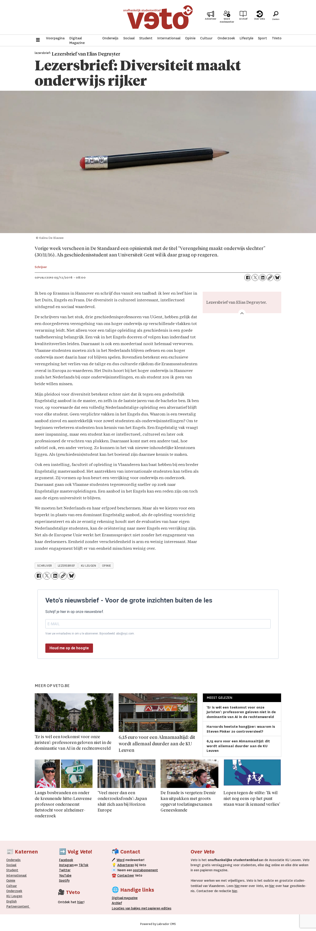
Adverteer (210, 18)
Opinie (190, 38)
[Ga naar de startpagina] (158, 17)
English (11, 901)
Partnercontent (17, 906)
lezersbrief (66, 566)
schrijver (44, 566)
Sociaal (129, 38)
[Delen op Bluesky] (277, 277)
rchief (117, 903)
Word (120, 860)
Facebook (66, 860)
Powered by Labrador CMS (158, 924)
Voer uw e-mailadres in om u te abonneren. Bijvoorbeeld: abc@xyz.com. (90, 633)
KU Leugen (14, 896)
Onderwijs (110, 38)
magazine (126, 898)
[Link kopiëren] (269, 277)
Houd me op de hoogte (69, 648)
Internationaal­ (16, 875)
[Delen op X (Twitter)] (255, 277)
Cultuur (206, 38)
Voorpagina (55, 38)
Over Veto (259, 18)
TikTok (83, 865)
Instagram (66, 865)
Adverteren (125, 865)
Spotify (64, 880)
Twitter (65, 870)
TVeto (277, 38)
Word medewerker (227, 20)
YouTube (65, 875)
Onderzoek (226, 38)
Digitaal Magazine (77, 40)
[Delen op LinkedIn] (262, 277)
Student (145, 38)
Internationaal (168, 38)
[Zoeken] (276, 17)
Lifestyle (246, 38)
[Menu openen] (38, 40)
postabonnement (145, 870)
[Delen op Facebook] (247, 277)
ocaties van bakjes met (130, 908)
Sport (262, 38)
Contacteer (125, 875)
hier (237, 886)
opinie (106, 566)
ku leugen (88, 566)
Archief (243, 18)
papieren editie (158, 908)
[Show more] (242, 313)
